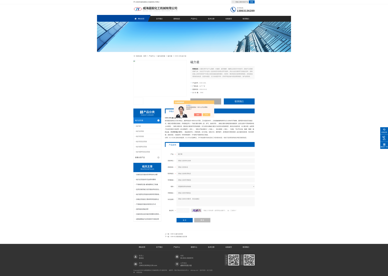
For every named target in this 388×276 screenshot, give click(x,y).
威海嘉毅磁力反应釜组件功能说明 (147, 219)
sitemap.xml (194, 270)
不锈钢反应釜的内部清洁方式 (146, 204)
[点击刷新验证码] (196, 210)
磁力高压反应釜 (141, 141)
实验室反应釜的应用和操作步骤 (146, 174)
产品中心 (194, 19)
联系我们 (246, 19)
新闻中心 (194, 247)
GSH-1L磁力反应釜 (177, 234)
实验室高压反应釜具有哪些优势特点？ (148, 214)
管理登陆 (139, 272)
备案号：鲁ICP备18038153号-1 (179, 270)
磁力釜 (170, 56)
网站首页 (141, 19)
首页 (144, 56)
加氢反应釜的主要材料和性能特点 (147, 199)
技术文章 (211, 19)
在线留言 (228, 19)
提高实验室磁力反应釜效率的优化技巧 (148, 189)
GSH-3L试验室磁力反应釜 (179, 236)
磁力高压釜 (140, 136)
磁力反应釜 (161, 56)
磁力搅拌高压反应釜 (143, 152)
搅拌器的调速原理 (142, 209)
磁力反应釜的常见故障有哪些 (146, 179)
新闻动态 (176, 19)
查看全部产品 (140, 157)
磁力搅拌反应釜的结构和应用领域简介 (148, 194)
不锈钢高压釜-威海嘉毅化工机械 (147, 184)
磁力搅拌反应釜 (141, 146)
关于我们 (159, 19)
